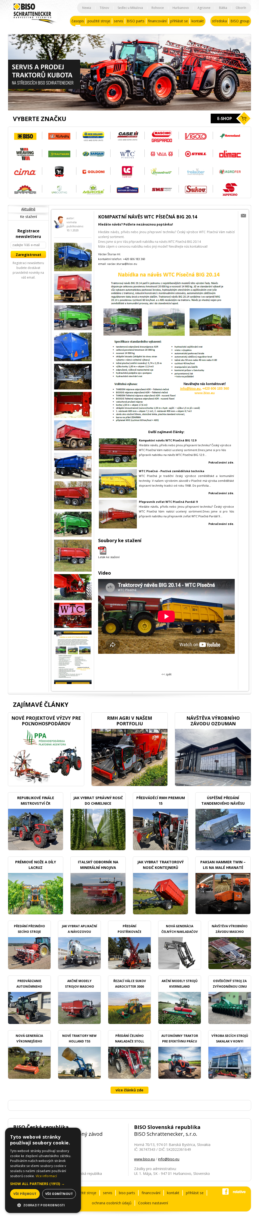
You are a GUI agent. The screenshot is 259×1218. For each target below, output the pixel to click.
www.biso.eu (144, 1159)
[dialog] (43, 1170)
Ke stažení (28, 216)
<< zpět (166, 674)
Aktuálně (28, 209)
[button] (43, 1183)
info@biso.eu (168, 1159)
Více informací (46, 1176)
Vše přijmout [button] (25, 1194)
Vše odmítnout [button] (59, 1194)
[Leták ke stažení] (102, 553)
